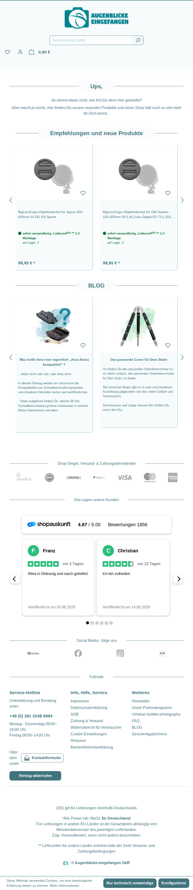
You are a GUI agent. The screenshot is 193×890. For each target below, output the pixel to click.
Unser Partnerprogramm (152, 708)
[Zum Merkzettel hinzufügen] (83, 193)
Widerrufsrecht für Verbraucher (96, 727)
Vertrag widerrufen (35, 776)
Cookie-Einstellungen (89, 734)
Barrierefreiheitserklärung (92, 747)
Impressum (80, 701)
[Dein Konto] (20, 52)
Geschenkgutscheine (149, 734)
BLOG (137, 727)
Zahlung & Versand (87, 721)
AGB (75, 714)
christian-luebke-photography (156, 714)
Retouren (78, 741)
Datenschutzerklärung (89, 708)
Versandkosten (73, 835)
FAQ (135, 721)
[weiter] (182, 199)
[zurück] (10, 199)
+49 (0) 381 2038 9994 (30, 716)
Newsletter (141, 701)
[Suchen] (138, 40)
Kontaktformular (46, 758)
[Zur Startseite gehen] (96, 18)
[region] (96, 199)
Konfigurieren (173, 883)
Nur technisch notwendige (129, 883)
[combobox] (91, 40)
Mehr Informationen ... (66, 885)
